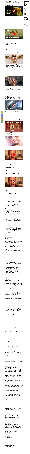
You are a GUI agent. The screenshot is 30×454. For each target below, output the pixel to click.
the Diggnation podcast (10, 385)
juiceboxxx (12, 346)
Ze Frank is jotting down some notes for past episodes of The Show (13, 213)
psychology (6, 410)
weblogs (11, 2)
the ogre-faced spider (13, 65)
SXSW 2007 (14, 346)
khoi (16, 325)
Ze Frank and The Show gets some (11, 437)
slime (14, 21)
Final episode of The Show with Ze (11, 331)
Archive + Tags (26, 6)
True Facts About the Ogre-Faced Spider (12, 52)
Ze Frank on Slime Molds (9, 5)
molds (15, 21)
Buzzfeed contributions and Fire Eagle (12, 280)
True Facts (9, 88)
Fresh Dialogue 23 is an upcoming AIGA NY (13, 322)
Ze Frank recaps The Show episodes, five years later (12, 212)
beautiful (10, 21)
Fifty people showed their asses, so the (12, 415)
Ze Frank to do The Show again (10, 193)
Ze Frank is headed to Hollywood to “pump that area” (11, 361)
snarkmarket (7, 274)
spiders (8, 70)
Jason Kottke (10, 4)
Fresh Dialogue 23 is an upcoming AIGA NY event (11, 323)
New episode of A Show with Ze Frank (12, 173)
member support (25, 17)
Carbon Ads (28, 10)
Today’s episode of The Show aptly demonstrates (10, 446)
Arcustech (27, 18)
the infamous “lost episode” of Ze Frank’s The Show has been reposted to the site (13, 417)
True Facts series (10, 17)
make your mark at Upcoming (18, 345)
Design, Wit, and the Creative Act (9, 307)
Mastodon (26, 15)
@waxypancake (8, 232)
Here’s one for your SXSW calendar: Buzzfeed (13, 339)
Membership (26, 3)
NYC (18, 2)
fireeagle (8, 301)
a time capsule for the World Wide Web (14, 113)
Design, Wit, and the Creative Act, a (11, 306)
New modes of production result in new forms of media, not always (13, 368)
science (9, 2)
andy (5, 90)
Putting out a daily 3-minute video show (12, 424)
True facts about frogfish (9, 74)
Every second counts (8, 238)
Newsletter (25, 4)
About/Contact (26, 7)
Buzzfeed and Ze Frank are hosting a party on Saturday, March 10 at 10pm (13, 341)
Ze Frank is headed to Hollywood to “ (11, 360)
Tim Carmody (10, 95)
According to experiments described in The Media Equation (13, 405)
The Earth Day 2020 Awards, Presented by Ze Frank (12, 27)
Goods (25, 5)
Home (25, 2)
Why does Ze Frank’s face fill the (10, 403)
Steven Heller (13, 317)
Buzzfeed (13, 2)
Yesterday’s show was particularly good (12, 353)
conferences (15, 2)
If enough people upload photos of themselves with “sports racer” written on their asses (13, 427)
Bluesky (26, 14)
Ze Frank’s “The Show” (9, 96)
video (7, 2)
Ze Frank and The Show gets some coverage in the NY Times (12, 438)
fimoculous (20, 361)
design (17, 2)
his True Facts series (17, 64)
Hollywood (6, 362)
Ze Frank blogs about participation (11, 258)
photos (12, 21)
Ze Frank (10, 22)
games (5, 254)
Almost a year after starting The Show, (12, 351)
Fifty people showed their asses (9, 416)
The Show (18, 405)
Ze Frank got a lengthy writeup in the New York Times (14, 111)
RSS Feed (26, 13)
